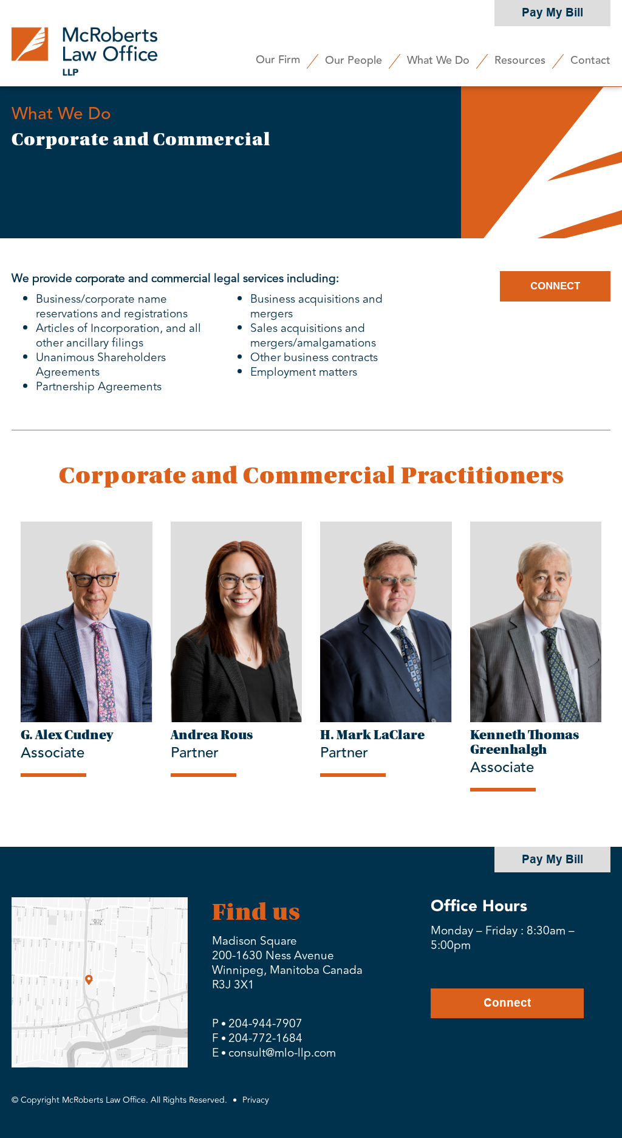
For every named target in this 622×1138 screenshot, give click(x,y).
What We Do (438, 60)
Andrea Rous (212, 735)
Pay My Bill (552, 12)
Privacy (255, 1100)
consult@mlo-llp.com (282, 1053)
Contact (590, 60)
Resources (519, 60)
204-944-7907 (265, 1024)
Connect (507, 1002)
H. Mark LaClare (372, 735)
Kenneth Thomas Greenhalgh (524, 742)
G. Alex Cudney (67, 735)
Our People (353, 60)
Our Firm (278, 59)
